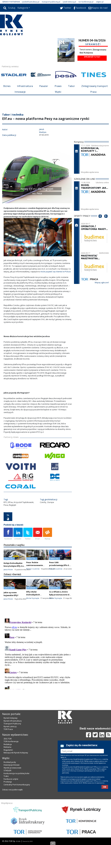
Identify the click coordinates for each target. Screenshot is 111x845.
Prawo (58, 86)
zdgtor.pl (99, 2)
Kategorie (22, 7)
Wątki (58, 91)
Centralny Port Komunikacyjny (17, 784)
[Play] (7, 253)
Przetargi (8, 781)
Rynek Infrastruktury (13, 721)
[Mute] (22, 253)
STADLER (7, 770)
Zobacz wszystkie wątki (12, 789)
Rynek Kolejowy (10, 718)
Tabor (71, 86)
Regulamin (8, 750)
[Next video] (15, 253)
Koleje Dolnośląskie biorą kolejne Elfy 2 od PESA (14, 566)
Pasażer (43, 86)
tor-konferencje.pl (86, 2)
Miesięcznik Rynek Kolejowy (16, 752)
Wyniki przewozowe (12, 767)
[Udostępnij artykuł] (18, 534)
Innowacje (20, 91)
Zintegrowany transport (94, 86)
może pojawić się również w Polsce (55, 271)
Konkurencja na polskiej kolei (16, 773)
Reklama (7, 747)
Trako (6, 776)
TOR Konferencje (11, 741)
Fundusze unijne (11, 779)
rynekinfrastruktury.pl (30, 2)
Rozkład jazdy (10, 762)
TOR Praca (8, 729)
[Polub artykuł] (8, 534)
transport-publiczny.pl (51, 2)
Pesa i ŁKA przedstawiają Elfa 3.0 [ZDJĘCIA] (59, 565)
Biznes (7, 86)
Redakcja (8, 744)
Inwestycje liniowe (12, 765)
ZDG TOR (8, 738)
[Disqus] (38, 653)
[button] (5, 171)
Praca (93, 91)
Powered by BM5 (28, 841)
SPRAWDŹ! (93, 44)
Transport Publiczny (12, 723)
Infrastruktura (25, 86)
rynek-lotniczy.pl (69, 2)
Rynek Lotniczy (10, 726)
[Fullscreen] (68, 253)
